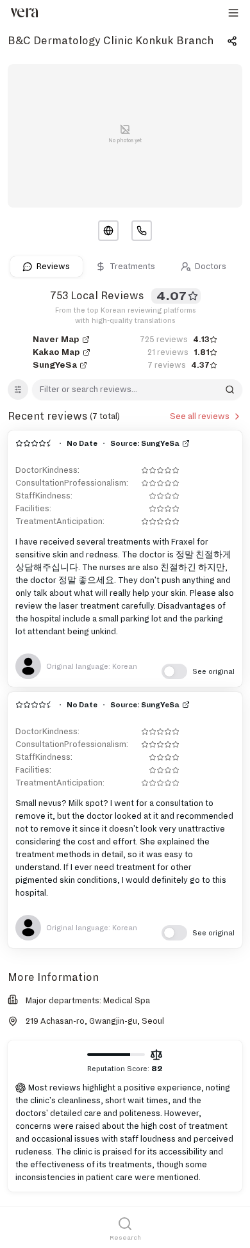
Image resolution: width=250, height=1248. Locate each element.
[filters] (18, 389)
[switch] (198, 671)
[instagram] (141, 230)
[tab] (46, 266)
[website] (108, 230)
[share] (232, 41)
